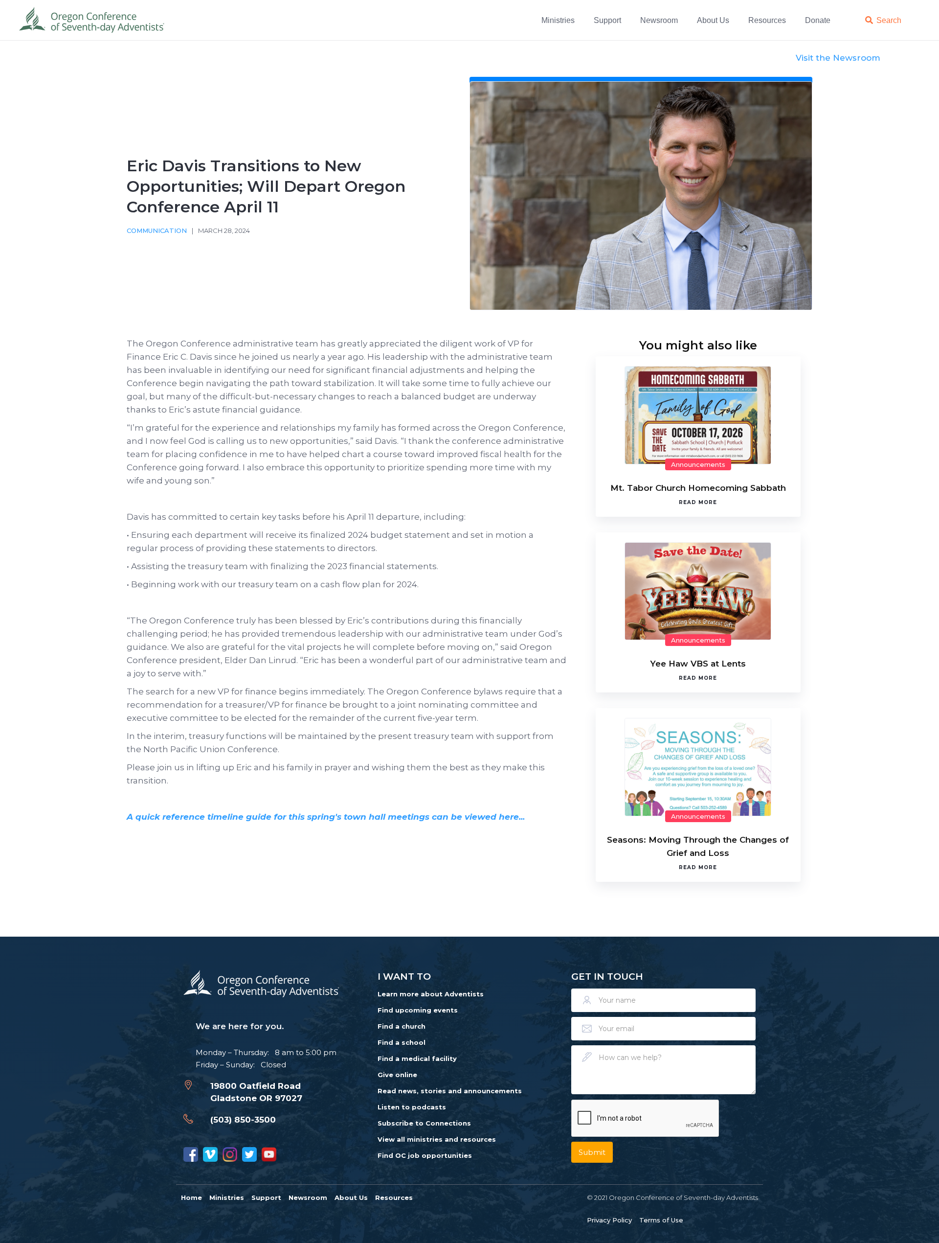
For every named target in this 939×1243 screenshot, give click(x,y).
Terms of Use (661, 1220)
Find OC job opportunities (425, 1155)
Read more (698, 502)
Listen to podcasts (412, 1107)
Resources (767, 20)
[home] (92, 20)
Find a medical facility (417, 1058)
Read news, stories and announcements (450, 1091)
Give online (397, 1075)
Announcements (698, 464)
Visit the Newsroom (838, 58)
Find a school (401, 1042)
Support (607, 20)
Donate (817, 20)
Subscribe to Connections (424, 1123)
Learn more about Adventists (431, 994)
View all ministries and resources (437, 1139)
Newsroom (659, 20)
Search (888, 20)
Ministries (558, 20)
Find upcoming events (418, 1010)
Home (191, 1197)
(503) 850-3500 (243, 1120)
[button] (560, 20)
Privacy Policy (609, 1220)
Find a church (401, 1026)
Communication (157, 230)
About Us (713, 20)
